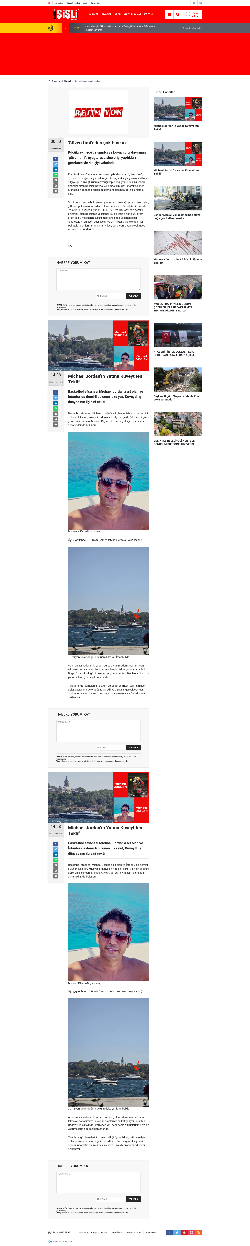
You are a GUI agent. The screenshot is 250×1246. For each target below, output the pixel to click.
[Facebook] (55, 159)
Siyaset (106, 14)
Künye (94, 1232)
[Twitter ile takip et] (177, 1232)
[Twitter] (55, 164)
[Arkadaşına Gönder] (55, 180)
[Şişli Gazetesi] (65, 14)
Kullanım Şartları (134, 1232)
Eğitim (148, 14)
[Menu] (169, 14)
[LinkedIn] (55, 169)
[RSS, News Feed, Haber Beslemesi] (198, 1232)
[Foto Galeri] (200, 2)
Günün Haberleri (73, 3)
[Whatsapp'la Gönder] (55, 175)
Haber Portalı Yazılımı (62, 1242)
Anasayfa (83, 1232)
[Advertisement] (125, 55)
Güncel (94, 14)
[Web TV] (193, 2)
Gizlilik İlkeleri (117, 1232)
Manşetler (59, 3)
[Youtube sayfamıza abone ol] (184, 1232)
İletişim (104, 1232)
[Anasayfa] (49, 3)
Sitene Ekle (95, 3)
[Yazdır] (55, 185)
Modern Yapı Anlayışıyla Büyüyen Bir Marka (106, 28)
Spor (117, 14)
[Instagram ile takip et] (191, 1232)
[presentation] (58, 28)
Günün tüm (192, 28)
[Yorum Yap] (55, 191)
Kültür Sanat (132, 14)
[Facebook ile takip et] (169, 1232)
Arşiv (85, 3)
